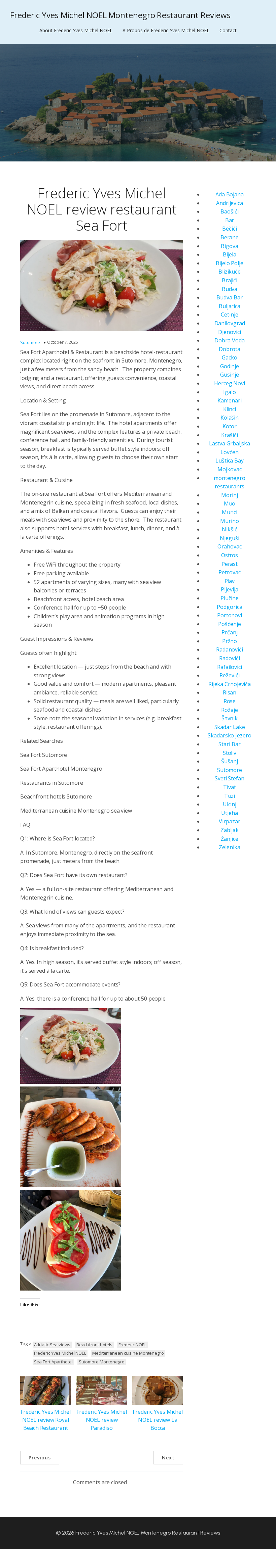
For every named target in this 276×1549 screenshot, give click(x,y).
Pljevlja (229, 589)
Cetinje (229, 314)
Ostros (229, 555)
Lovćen (229, 452)
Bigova (229, 246)
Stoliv (229, 753)
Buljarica (229, 306)
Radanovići (229, 649)
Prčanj (229, 632)
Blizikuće (229, 271)
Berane (229, 237)
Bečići (229, 228)
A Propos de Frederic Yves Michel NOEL (166, 30)
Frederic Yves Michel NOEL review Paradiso (101, 1420)
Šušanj (229, 761)
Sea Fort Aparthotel (53, 1362)
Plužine (229, 598)
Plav (230, 581)
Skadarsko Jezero (229, 735)
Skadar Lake (229, 727)
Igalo (229, 392)
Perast (229, 564)
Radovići (229, 658)
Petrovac (229, 572)
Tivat (229, 787)
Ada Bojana (229, 194)
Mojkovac (229, 469)
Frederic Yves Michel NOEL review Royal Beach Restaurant (46, 1420)
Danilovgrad (229, 323)
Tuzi (229, 796)
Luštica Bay (229, 460)
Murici (229, 512)
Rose (229, 701)
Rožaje (229, 710)
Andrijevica (229, 203)
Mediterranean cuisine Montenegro (128, 1353)
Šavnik (229, 718)
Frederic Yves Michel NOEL (60, 1353)
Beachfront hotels (94, 1345)
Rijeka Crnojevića (229, 684)
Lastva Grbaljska (229, 443)
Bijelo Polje (229, 263)
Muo (230, 503)
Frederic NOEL (132, 1345)
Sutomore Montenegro (102, 1362)
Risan (230, 692)
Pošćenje (229, 624)
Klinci (229, 409)
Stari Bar (229, 744)
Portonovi (229, 615)
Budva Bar (229, 297)
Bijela (229, 254)
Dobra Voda (229, 340)
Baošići (229, 211)
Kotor (229, 426)
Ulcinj (229, 804)
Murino (229, 521)
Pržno (229, 641)
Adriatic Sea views (52, 1345)
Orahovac (229, 546)
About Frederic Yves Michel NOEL (75, 30)
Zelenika (229, 847)
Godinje (229, 366)
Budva (230, 289)
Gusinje (229, 374)
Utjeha (229, 813)
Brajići (229, 280)
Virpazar (229, 821)
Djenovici (229, 332)
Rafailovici (229, 667)
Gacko (229, 357)
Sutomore (30, 342)
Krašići (229, 435)
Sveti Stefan (229, 778)
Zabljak (229, 830)
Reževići (229, 675)
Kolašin (229, 417)
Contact (228, 30)
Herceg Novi (229, 383)
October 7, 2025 (62, 342)
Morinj (229, 495)
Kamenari (229, 400)
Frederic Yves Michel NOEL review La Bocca (158, 1420)
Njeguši (229, 538)
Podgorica (229, 607)
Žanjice (229, 838)
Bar (229, 220)
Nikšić (229, 529)
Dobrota (229, 349)
